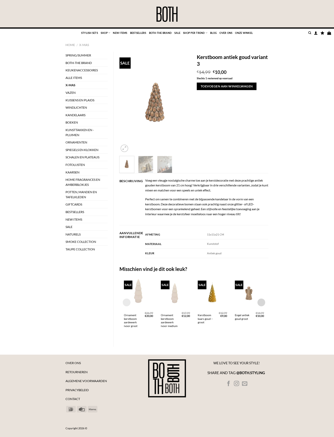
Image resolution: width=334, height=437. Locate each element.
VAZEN (71, 92)
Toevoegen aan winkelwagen (227, 86)
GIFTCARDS (74, 204)
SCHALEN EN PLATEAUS (82, 157)
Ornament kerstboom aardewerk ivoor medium (169, 320)
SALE (177, 32)
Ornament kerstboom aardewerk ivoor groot (130, 320)
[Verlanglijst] (322, 33)
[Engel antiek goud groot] (249, 292)
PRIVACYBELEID (77, 390)
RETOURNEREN (77, 372)
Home (70, 45)
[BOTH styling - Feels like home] (167, 14)
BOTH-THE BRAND (160, 32)
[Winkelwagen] (329, 33)
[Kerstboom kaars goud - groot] (212, 292)
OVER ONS (225, 32)
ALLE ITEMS (74, 77)
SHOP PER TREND (194, 32)
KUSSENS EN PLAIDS (80, 100)
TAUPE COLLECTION (80, 249)
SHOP (104, 32)
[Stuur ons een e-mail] (244, 384)
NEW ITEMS (120, 32)
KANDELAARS (75, 115)
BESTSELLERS (138, 32)
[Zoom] (124, 148)
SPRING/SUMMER (78, 55)
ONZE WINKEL (244, 32)
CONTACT (73, 399)
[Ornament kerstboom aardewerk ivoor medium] (175, 292)
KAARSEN (72, 172)
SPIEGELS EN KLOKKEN (82, 150)
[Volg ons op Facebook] (228, 384)
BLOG (213, 32)
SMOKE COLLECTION (81, 241)
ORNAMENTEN (76, 142)
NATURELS (73, 234)
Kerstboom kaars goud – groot (205, 318)
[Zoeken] (309, 33)
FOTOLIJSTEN (75, 164)
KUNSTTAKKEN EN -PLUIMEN (80, 132)
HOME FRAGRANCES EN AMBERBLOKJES (83, 182)
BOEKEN (72, 122)
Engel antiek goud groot (242, 316)
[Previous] (125, 102)
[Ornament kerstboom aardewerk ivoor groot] (138, 292)
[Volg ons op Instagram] (236, 384)
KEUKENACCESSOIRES (82, 70)
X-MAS (84, 45)
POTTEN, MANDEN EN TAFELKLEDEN (81, 194)
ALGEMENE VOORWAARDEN (86, 381)
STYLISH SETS (89, 32)
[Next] (184, 102)
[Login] (316, 33)
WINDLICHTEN (76, 107)
